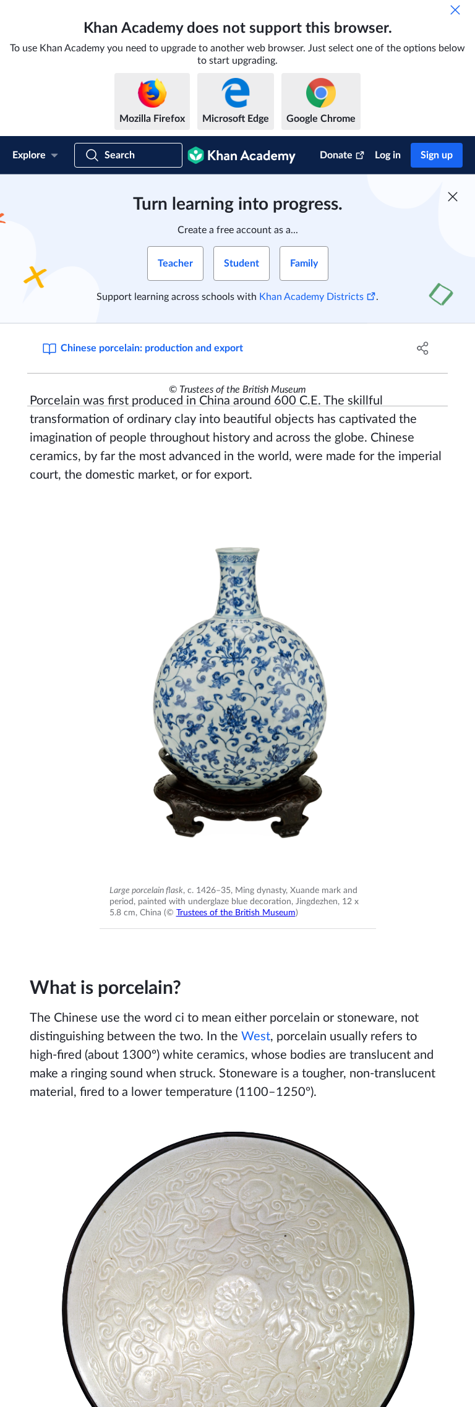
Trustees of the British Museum (236, 913)
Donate (336, 155)
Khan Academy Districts (311, 297)
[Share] (423, 348)
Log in (388, 155)
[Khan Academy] (241, 155)
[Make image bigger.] (238, 689)
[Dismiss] (455, 10)
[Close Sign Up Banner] (452, 196)
